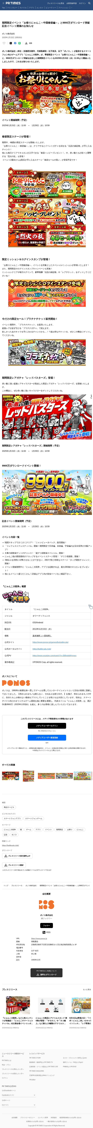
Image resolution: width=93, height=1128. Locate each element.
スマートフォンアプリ (12, 818)
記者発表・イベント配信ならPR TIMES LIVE (43, 1067)
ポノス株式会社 (31, 885)
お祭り (69, 830)
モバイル (23, 7)
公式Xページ (6, 1100)
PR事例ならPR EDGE (69, 1067)
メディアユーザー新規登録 (47, 738)
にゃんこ (80, 830)
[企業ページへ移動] (46, 905)
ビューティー (51, 7)
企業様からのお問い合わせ (35, 1121)
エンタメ (40, 7)
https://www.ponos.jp (39, 938)
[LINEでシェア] (19, 43)
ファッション (63, 7)
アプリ (31, 7)
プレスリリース (16, 885)
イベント (48, 830)
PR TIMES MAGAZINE (36, 1071)
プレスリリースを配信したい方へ (13, 1073)
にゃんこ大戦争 (10, 830)
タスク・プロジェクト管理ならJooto (75, 1058)
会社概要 (14, 1117)
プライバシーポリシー (27, 1117)
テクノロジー (12, 7)
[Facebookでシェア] (15, 43)
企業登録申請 (71, 3)
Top (3, 7)
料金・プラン (6, 1065)
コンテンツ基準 (43, 1117)
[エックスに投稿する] (11, 43)
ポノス (14, 835)
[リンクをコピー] (31, 43)
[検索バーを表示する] (89, 3)
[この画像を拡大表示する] (10, 776)
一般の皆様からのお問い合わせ (56, 1121)
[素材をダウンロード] (26, 43)
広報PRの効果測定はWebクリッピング (41, 1075)
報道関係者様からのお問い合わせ (70, 1117)
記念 (5, 835)
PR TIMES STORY (35, 1058)
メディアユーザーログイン (47, 726)
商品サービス (9, 807)
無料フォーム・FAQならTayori (73, 1062)
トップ (6, 885)
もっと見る (87, 989)
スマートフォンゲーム (33, 818)
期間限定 (59, 830)
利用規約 (54, 1117)
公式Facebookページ (9, 1090)
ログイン (82, 3)
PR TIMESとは (6, 1060)
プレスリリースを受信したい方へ (13, 1069)
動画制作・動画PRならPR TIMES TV (41, 1062)
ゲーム (28, 830)
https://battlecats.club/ (10, 845)
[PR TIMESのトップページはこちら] (13, 3)
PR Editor (32, 1080)
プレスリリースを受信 (55, 3)
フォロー (46, 925)
